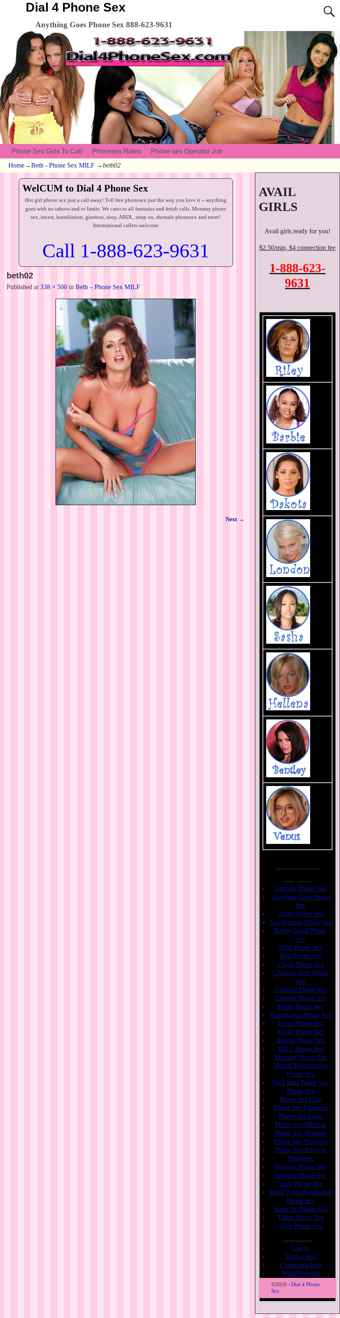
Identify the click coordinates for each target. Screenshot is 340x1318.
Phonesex (300, 1158)
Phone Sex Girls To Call (47, 151)
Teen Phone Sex (300, 1225)
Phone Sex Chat (300, 1099)
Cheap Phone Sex (300, 964)
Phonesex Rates (116, 151)
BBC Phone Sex (301, 947)
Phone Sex (301, 1091)
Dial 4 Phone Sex (76, 7)
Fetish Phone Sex (300, 1006)
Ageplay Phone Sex (300, 888)
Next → (235, 519)
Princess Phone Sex (300, 1166)
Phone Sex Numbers (301, 1141)
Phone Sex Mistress (300, 1124)
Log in (300, 1247)
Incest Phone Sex (300, 1023)
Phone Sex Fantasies (301, 1107)
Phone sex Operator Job (186, 151)
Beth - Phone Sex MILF (63, 165)
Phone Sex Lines (301, 1116)
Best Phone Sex (300, 955)
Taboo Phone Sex (300, 1217)
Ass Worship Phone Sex (301, 922)
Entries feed (300, 1256)
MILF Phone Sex (300, 1048)
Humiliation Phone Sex (300, 1014)
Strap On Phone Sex (301, 1209)
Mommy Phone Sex (300, 1057)
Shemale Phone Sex (300, 1175)
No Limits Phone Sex (300, 1082)
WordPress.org (301, 1273)
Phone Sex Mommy (300, 1133)
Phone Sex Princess (300, 1149)
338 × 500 (53, 286)
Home (16, 165)
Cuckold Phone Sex (300, 989)
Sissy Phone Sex (301, 1183)
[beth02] (126, 402)
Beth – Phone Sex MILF (107, 286)
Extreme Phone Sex (301, 998)
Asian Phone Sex (300, 913)
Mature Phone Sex (301, 1040)
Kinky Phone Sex (300, 1031)
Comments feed (300, 1264)
